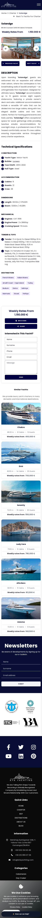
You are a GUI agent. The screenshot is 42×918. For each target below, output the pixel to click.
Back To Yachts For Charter (28, 16)
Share (22, 326)
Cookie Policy (27, 907)
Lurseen (16, 161)
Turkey (30, 283)
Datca (15, 288)
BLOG (21, 826)
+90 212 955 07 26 (23, 855)
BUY (21, 814)
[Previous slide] (6, 48)
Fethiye (26, 294)
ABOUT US (21, 822)
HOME (21, 806)
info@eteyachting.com (23, 860)
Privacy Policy (15, 907)
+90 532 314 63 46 (23, 850)
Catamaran (21, 874)
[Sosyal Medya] (8, 748)
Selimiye (25, 288)
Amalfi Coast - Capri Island (13, 283)
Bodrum (6, 288)
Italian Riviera (22, 278)
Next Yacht (32, 63)
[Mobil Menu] (39, 5)
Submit (21, 684)
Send (21, 377)
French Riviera (8, 278)
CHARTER (21, 810)
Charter (12, 13)
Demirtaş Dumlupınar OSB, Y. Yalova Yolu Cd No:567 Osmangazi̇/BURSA (23, 843)
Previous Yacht (11, 63)
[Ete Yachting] (21, 777)
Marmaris (6, 294)
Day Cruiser (21, 878)
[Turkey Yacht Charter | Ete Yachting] (8, 4)
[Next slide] (36, 48)
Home (4, 13)
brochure (22, 321)
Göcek (16, 294)
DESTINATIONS (21, 818)
